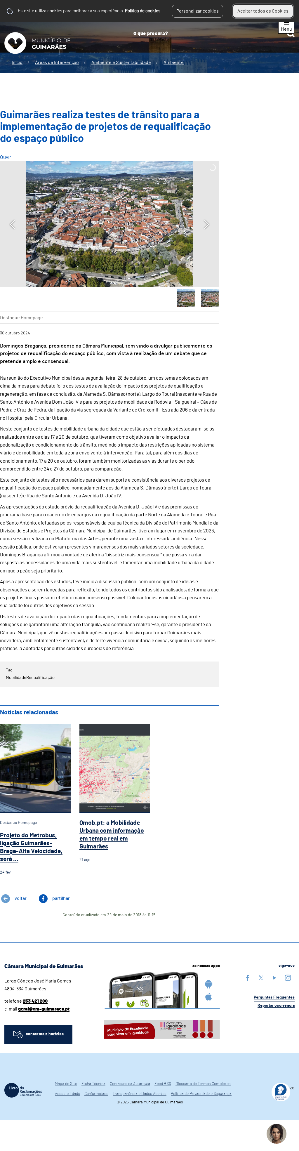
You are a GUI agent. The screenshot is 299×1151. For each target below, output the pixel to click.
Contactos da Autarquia (130, 1084)
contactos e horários (45, 1034)
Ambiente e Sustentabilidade (121, 62)
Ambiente (174, 62)
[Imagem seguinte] (206, 224)
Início (17, 62)
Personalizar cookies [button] (197, 11)
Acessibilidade (67, 1094)
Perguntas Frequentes (274, 997)
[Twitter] (261, 978)
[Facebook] (247, 978)
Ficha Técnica (93, 1084)
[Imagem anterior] (12, 224)
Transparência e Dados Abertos (139, 1094)
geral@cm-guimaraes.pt (43, 1009)
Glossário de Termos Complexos (203, 1084)
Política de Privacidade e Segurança (201, 1094)
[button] (186, 298)
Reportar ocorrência (276, 1006)
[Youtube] (274, 978)
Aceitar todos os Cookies (262, 11)
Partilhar (61, 898)
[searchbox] (212, 33)
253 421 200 (35, 1001)
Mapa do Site (66, 1084)
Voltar (21, 898)
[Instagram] (288, 978)
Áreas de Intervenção (57, 62)
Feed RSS (162, 1084)
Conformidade (96, 1094)
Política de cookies (142, 11)
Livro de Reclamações (23, 1090)
